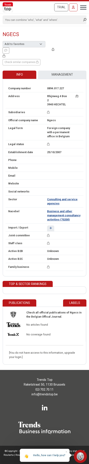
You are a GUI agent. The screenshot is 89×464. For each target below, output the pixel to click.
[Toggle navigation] (82, 6)
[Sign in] (73, 7)
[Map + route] (76, 96)
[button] (50, 228)
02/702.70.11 (44, 389)
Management (62, 74)
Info (19, 74)
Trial (61, 7)
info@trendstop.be (45, 394)
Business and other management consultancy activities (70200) (63, 215)
